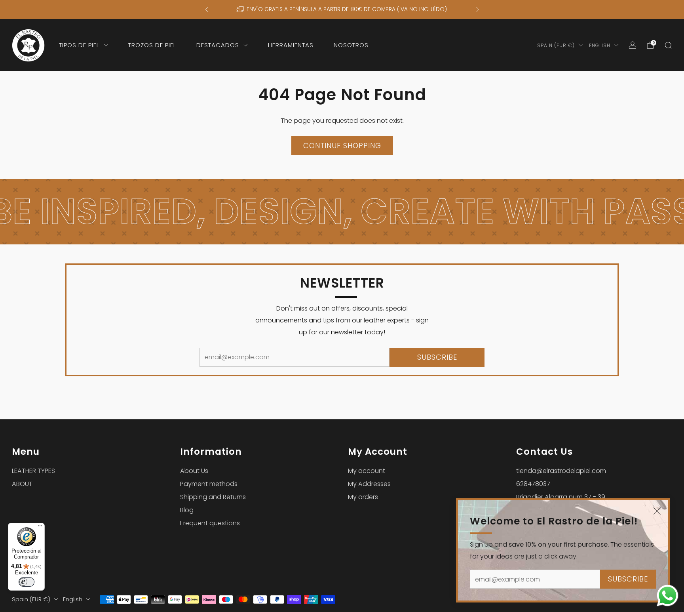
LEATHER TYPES (33, 470)
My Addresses (369, 483)
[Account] (632, 45)
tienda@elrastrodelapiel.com (561, 470)
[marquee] (342, 211)
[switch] (26, 582)
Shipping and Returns (213, 496)
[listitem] (342, 9)
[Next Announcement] (478, 9)
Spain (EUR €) (556, 45)
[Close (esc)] (657, 511)
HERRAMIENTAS (291, 45)
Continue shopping (342, 146)
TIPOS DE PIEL (79, 45)
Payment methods (209, 483)
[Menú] (40, 527)
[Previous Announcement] (206, 9)
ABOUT (22, 483)
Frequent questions (210, 523)
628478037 (533, 483)
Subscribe (628, 579)
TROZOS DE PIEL (152, 45)
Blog (187, 510)
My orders (363, 496)
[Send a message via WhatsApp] (667, 595)
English (599, 45)
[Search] (668, 45)
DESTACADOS (217, 45)
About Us (194, 470)
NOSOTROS (351, 45)
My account (366, 470)
